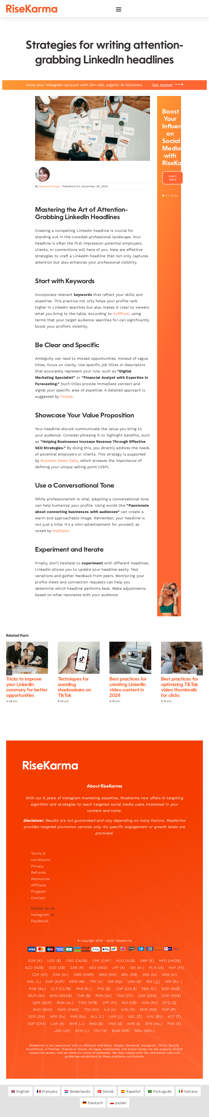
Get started (162, 85)
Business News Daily (59, 460)
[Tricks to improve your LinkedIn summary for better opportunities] (27, 658)
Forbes (66, 396)
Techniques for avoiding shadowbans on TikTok (75, 657)
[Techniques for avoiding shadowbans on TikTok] (79, 658)
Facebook (39, 921)
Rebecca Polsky (49, 186)
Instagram (40, 914)
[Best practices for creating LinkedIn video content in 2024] (130, 658)
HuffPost (121, 313)
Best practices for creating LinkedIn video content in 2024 (127, 657)
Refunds (38, 872)
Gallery (30, 657)
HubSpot (60, 531)
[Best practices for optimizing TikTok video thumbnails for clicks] (182, 658)
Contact (38, 898)
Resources (40, 879)
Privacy (37, 866)
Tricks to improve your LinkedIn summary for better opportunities (23, 657)
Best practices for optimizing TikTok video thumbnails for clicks (178, 657)
